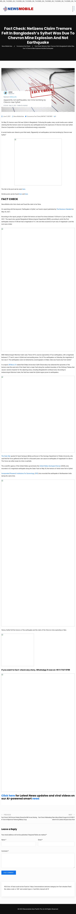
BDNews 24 (12, 365)
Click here (8, 795)
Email (40, 840)
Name (3, 840)
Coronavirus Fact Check (34, 116)
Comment (5, 851)
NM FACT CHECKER (46, 116)
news (35, 798)
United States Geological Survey (50, 466)
